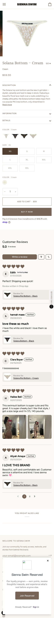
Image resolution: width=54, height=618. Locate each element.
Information (9, 113)
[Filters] (41, 256)
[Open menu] (6, 4)
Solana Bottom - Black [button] (23, 341)
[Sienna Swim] (27, 4)
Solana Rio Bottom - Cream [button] (26, 378)
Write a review (19, 256)
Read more (7, 104)
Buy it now (27, 212)
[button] (7, 294)
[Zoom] (9, 50)
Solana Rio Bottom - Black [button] (25, 296)
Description (9, 85)
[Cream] (6, 136)
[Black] (15, 136)
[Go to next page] (35, 496)
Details (6, 120)
